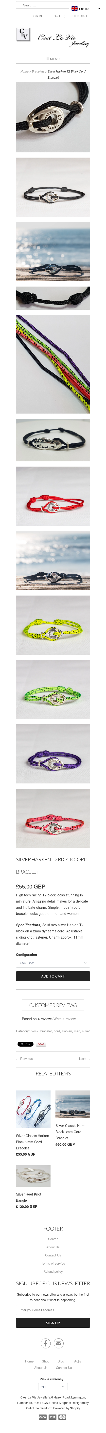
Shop (45, 1361)
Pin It (41, 1044)
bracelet (46, 1031)
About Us (53, 1247)
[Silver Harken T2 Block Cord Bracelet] (53, 118)
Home (29, 1361)
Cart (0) (59, 16)
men (77, 1031)
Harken (67, 1031)
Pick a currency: (53, 1379)
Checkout (79, 16)
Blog (61, 1361)
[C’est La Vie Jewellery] (53, 38)
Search (53, 1238)
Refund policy (53, 1271)
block (34, 1031)
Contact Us (53, 1255)
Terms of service (53, 1263)
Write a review (64, 1018)
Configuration (26, 954)
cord (57, 1031)
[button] (85, 8)
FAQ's (76, 1361)
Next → (84, 1058)
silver (86, 1031)
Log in (37, 16)
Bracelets (38, 71)
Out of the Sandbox (39, 1408)
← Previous (24, 1058)
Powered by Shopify (66, 1408)
